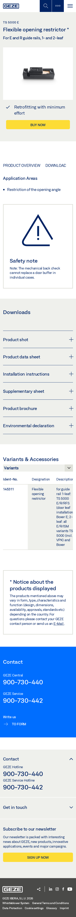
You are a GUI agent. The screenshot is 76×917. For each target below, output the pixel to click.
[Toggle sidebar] (58, 6)
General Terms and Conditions (50, 903)
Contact (11, 758)
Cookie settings (34, 908)
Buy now (38, 125)
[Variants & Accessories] (38, 469)
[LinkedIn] (51, 889)
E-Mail (59, 623)
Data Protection (12, 908)
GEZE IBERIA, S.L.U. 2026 (17, 898)
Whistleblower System (15, 903)
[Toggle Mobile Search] (46, 6)
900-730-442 (23, 700)
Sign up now (38, 857)
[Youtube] (70, 889)
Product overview (21, 165)
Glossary (51, 908)
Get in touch (15, 807)
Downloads (57, 165)
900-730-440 (23, 682)
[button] (39, 889)
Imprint (64, 908)
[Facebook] (63, 889)
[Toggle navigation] (70, 6)
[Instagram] (57, 889)
